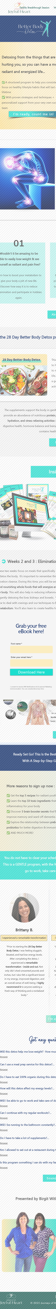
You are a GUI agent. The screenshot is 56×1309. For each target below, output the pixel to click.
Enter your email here (21, 657)
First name (16, 644)
